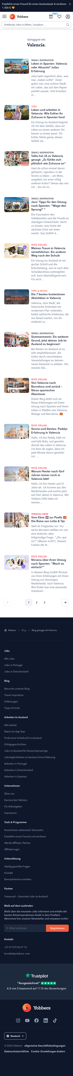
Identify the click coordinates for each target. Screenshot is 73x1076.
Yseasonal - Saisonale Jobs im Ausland (26, 896)
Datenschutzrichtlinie (16, 1051)
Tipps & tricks (12, 708)
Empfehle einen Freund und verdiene (25, 836)
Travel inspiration (14, 695)
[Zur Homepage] (36, 1008)
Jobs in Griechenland (16, 671)
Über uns (9, 793)
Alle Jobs (9, 658)
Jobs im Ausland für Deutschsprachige (26, 750)
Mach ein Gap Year (14, 731)
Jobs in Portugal (13, 665)
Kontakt (8, 872)
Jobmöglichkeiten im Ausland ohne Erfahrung (29, 757)
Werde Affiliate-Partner (17, 842)
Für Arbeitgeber (13, 806)
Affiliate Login (11, 849)
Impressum (10, 812)
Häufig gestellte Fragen (17, 866)
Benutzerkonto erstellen (17, 879)
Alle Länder (10, 725)
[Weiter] (65, 602)
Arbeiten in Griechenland (18, 770)
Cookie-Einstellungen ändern (48, 1051)
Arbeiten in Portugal (15, 763)
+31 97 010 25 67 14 (15, 947)
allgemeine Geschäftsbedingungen (44, 1045)
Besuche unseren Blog (17, 688)
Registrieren (57, 928)
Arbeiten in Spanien (15, 776)
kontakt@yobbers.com (17, 953)
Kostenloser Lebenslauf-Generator (23, 830)
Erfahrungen (11, 701)
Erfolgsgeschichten (15, 744)
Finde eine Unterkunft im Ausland (23, 738)
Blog (24, 630)
